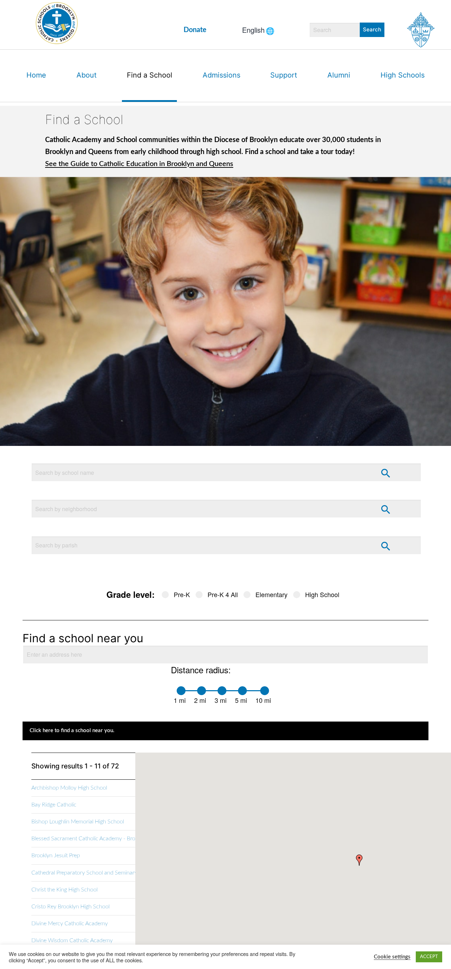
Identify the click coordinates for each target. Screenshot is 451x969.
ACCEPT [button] (429, 957)
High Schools (403, 75)
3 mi (221, 700)
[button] (359, 860)
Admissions (221, 75)
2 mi (200, 700)
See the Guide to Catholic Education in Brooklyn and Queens (139, 163)
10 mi (263, 700)
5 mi (241, 700)
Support (283, 75)
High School (322, 594)
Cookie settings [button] (392, 956)
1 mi (180, 700)
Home (36, 75)
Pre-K (182, 594)
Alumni (338, 75)
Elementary (271, 594)
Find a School (149, 75)
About (86, 75)
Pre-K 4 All (223, 594)
